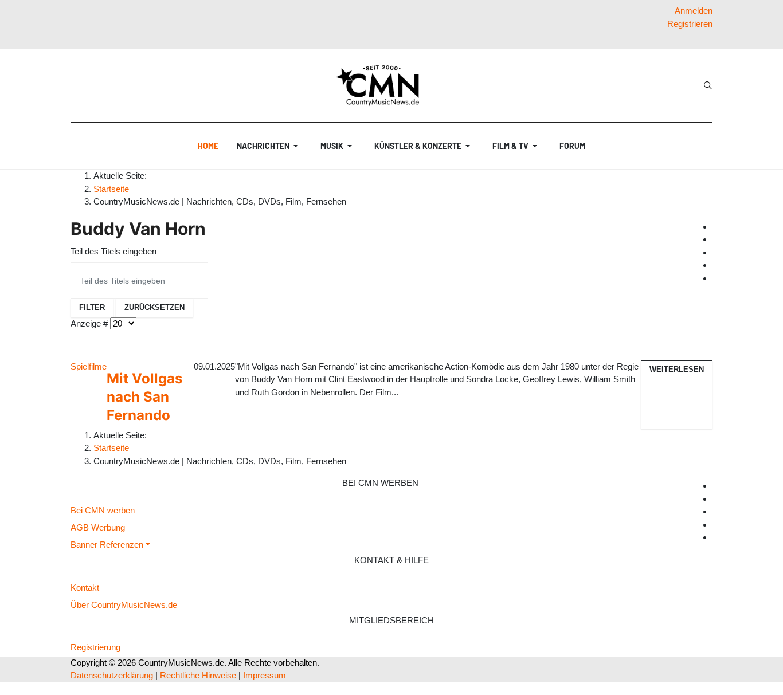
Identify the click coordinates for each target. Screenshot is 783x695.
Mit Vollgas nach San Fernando (144, 396)
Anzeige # (89, 323)
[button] (269, 146)
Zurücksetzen (154, 307)
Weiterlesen (676, 369)
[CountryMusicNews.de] (382, 85)
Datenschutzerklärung (112, 675)
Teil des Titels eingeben (113, 251)
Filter (92, 307)
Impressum (264, 675)
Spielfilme (89, 366)
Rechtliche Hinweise (198, 675)
